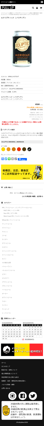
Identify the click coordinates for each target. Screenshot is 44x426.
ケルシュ (5, 231)
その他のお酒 (6, 262)
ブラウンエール (7, 282)
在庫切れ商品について (37, 119)
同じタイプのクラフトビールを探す (12, 154)
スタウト (5, 247)
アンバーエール (7, 224)
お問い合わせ (6, 388)
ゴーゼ (4, 235)
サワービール (6, 243)
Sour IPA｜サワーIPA (10, 213)
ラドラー (5, 305)
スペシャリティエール (9, 251)
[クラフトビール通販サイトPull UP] (8, 7)
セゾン (4, 259)
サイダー (5, 239)
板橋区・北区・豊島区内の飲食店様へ (14, 381)
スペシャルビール (8, 255)
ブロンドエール (7, 286)
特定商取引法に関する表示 (36, 114)
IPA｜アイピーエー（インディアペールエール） (17, 207)
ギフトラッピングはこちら (36, 116)
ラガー (4, 301)
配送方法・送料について (37, 112)
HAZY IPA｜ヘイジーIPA (11, 210)
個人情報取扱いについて (9, 373)
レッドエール (6, 313)
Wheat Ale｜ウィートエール (11, 220)
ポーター (5, 293)
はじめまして (6, 366)
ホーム (4, 362)
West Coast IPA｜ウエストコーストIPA (16, 216)
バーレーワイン (7, 266)
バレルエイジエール (8, 270)
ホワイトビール (7, 297)
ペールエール (6, 289)
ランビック (5, 309)
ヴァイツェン (6, 228)
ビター (4, 274)
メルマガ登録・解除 (8, 384)
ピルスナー (5, 278)
